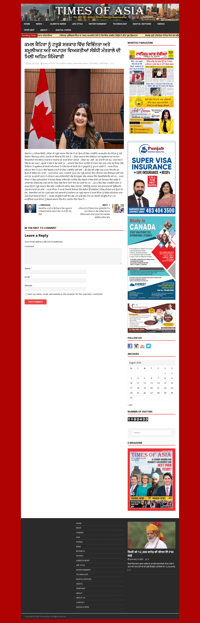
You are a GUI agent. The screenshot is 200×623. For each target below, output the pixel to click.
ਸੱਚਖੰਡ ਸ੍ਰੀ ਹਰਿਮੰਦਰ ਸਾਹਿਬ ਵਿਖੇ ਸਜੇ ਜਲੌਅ (145, 35)
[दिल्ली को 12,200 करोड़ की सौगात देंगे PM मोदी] (151, 547)
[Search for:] (151, 432)
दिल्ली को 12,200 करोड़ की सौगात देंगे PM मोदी (151, 554)
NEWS (39, 23)
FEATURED (93, 63)
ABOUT (44, 30)
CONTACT (80, 602)
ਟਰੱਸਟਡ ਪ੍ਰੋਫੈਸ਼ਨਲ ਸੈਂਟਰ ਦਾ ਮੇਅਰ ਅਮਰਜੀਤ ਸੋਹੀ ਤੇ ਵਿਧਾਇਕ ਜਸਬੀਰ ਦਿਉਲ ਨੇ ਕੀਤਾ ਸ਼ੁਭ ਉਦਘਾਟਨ (82, 35)
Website (28, 285)
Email (27, 277)
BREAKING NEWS (81, 63)
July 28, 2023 (33, 63)
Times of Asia (49, 63)
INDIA (78, 546)
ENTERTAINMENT (98, 23)
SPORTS (79, 555)
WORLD (79, 542)
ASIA (78, 537)
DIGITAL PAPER (63, 30)
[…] (129, 569)
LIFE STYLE (77, 23)
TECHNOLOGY (120, 23)
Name (28, 268)
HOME (27, 23)
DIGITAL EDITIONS (142, 23)
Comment (29, 246)
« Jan (130, 404)
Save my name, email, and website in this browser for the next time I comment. (65, 294)
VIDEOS (161, 23)
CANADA (79, 532)
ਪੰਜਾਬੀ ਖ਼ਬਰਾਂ (29, 30)
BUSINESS (80, 551)
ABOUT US (80, 597)
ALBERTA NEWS (58, 23)
